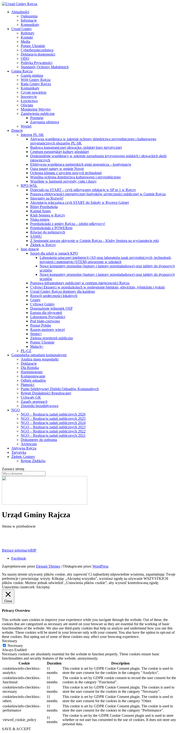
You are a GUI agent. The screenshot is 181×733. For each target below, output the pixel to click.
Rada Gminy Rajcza (36, 84)
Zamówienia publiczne (38, 114)
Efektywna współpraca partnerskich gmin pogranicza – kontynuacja (80, 164)
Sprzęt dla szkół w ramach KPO (54, 253)
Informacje (29, 20)
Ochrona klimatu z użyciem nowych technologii (66, 173)
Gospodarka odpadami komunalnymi (38, 355)
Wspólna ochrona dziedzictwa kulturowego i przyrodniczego (75, 177)
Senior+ (36, 334)
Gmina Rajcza (22, 71)
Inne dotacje (30, 249)
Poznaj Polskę (40, 325)
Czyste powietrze (33, 92)
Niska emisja (39, 219)
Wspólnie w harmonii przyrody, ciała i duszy (63, 181)
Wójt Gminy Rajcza (35, 80)
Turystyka (18, 452)
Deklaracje (29, 363)
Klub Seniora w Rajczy (47, 215)
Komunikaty (30, 25)
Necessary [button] (9, 641)
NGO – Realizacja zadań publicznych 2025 (53, 419)
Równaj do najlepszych (47, 232)
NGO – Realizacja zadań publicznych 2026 (53, 414)
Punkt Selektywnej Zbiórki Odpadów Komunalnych (60, 389)
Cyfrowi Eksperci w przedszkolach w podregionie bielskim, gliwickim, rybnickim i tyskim (97, 287)
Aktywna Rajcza (23, 448)
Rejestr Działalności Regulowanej (46, 393)
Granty (35, 300)
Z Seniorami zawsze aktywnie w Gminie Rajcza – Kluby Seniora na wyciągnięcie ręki (94, 241)
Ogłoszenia (29, 16)
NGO (15, 410)
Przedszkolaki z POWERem (51, 228)
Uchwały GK (31, 397)
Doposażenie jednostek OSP (51, 308)
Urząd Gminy (21, 29)
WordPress (100, 566)
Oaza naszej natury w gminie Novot (57, 169)
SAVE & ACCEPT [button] (16, 729)
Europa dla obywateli (46, 313)
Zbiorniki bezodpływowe (39, 406)
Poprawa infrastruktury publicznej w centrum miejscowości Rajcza (79, 283)
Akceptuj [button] (42, 587)
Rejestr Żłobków (33, 461)
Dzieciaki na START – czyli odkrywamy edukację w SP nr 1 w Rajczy (83, 190)
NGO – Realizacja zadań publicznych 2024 (53, 423)
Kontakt (27, 37)
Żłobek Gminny (23, 457)
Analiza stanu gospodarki (39, 359)
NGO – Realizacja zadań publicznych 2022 (53, 431)
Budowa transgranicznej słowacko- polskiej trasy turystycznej (76, 147)
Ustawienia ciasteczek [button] (18, 587)
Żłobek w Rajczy (43, 245)
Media (25, 42)
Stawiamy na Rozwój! (46, 198)
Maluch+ (37, 346)
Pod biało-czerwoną (45, 321)
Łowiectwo (29, 101)
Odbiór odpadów (33, 380)
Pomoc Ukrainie (33, 46)
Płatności (27, 385)
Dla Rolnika (30, 368)
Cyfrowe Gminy (42, 304)
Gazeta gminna (32, 75)
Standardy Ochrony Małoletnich (45, 67)
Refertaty (27, 33)
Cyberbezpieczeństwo (37, 50)
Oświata (27, 105)
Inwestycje (29, 97)
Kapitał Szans (40, 211)
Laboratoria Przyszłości (47, 317)
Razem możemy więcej (47, 330)
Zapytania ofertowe (44, 122)
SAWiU (36, 236)
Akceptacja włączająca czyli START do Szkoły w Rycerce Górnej (79, 202)
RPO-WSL (29, 186)
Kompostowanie (33, 376)
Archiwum (29, 444)
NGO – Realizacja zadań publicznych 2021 (53, 435)
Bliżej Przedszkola (44, 207)
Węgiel (26, 126)
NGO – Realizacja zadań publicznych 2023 (53, 427)
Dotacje (17, 130)
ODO (25, 58)
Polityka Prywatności (36, 63)
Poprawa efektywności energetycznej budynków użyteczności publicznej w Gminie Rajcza (98, 194)
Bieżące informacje (16, 550)
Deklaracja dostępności (38, 54)
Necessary (15, 646)
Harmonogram (31, 372)
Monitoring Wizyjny (36, 109)
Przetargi (36, 118)
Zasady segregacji (34, 402)
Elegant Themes (48, 566)
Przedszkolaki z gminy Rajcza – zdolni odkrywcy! (67, 224)
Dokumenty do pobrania (39, 440)
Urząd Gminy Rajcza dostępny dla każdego (62, 291)
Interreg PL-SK (32, 135)
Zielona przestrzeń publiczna (51, 338)
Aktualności (20, 12)
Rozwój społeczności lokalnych (53, 296)
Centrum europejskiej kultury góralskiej (59, 152)
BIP (33, 550)
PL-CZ (26, 351)
